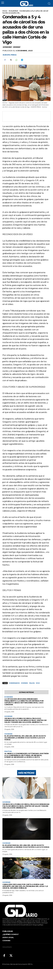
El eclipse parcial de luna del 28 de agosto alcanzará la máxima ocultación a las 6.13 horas (25, 738)
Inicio (4, 11)
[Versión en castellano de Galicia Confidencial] (26, 3)
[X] (10, 59)
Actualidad (13, 11)
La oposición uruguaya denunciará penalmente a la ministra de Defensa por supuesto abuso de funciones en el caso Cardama (24, 701)
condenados (14, 683)
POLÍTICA (8, 751)
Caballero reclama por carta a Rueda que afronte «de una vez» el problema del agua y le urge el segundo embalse (25, 886)
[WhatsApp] (16, 59)
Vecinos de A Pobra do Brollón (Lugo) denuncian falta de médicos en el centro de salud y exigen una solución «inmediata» (25, 720)
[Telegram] (21, 59)
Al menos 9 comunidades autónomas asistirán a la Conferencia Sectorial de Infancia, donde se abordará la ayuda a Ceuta (26, 755)
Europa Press (10, 55)
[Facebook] (4, 59)
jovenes (24, 683)
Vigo (38, 683)
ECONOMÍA (8, 697)
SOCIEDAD (16, 47)
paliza (32, 683)
